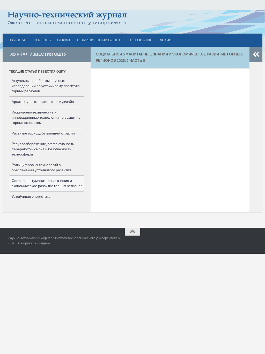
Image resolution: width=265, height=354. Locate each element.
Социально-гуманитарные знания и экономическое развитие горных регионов (47, 183)
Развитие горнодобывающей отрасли (43, 133)
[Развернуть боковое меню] (255, 54)
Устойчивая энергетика (31, 196)
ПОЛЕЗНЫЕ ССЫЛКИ (52, 40)
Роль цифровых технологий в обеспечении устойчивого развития (41, 167)
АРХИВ (165, 40)
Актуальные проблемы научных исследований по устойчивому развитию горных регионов (46, 86)
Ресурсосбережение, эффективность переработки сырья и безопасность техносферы (43, 149)
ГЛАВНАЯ (18, 40)
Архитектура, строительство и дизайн (43, 102)
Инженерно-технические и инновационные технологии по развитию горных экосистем (46, 117)
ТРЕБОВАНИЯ (140, 40)
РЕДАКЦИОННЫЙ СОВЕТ (99, 40)
